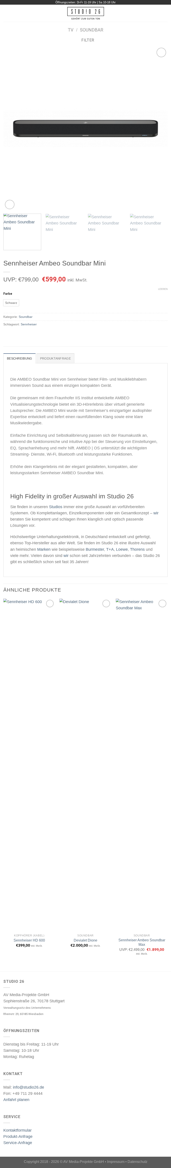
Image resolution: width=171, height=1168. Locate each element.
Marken (44, 549)
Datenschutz (137, 1162)
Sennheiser (29, 324)
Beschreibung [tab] (19, 358)
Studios (55, 507)
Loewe (122, 549)
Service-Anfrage (17, 1142)
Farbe (7, 293)
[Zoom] (9, 204)
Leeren (163, 289)
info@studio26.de (28, 1087)
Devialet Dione (85, 940)
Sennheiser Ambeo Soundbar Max (141, 942)
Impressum (115, 1162)
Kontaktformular (17, 1130)
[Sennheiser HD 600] (29, 765)
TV (70, 30)
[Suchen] (166, 13)
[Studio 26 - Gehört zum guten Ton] (85, 13)
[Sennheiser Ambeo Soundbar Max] (142, 765)
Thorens (137, 549)
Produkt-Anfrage (18, 1136)
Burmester (95, 549)
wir (156, 513)
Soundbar (91, 30)
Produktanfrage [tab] (55, 358)
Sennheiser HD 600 (29, 940)
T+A (110, 549)
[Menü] (6, 13)
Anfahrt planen (16, 1099)
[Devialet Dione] (85, 765)
